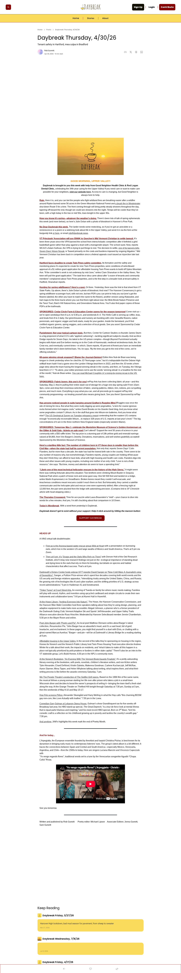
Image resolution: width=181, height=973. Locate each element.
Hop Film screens (48, 695)
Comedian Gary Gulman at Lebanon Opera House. (63, 703)
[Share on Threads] (136, 52)
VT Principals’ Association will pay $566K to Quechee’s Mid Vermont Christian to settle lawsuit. (86, 238)
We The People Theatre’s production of (58, 677)
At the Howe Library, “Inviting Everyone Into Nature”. (63, 602)
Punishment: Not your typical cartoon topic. (61, 333)
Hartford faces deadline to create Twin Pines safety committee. (70, 263)
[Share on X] (131, 52)
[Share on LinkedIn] (142, 52)
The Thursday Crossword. (52, 497)
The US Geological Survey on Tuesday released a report (71, 415)
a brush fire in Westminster (127, 203)
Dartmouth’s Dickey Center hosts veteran (58, 572)
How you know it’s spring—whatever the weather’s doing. (68, 218)
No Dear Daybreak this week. (53, 227)
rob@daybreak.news (78, 233)
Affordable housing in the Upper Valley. (57, 641)
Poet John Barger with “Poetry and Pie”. (58, 623)
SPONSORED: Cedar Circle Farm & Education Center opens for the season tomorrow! (82, 312)
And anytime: (45, 722)
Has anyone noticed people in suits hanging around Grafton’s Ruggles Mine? (78, 403)
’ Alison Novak (57, 251)
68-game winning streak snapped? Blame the (62, 357)
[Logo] (90, 7)
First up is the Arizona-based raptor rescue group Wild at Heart (75, 546)
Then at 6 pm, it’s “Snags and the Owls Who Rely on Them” (73, 557)
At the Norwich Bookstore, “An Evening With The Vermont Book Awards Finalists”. (77, 659)
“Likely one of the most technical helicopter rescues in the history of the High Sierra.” (82, 470)
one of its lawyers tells (129, 248)
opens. (95, 677)
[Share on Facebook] (125, 52)
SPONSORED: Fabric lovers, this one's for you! (63, 382)
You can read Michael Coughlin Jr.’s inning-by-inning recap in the (103, 373)
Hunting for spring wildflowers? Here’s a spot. (62, 287)
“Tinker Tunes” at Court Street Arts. (55, 590)
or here (56, 233)
